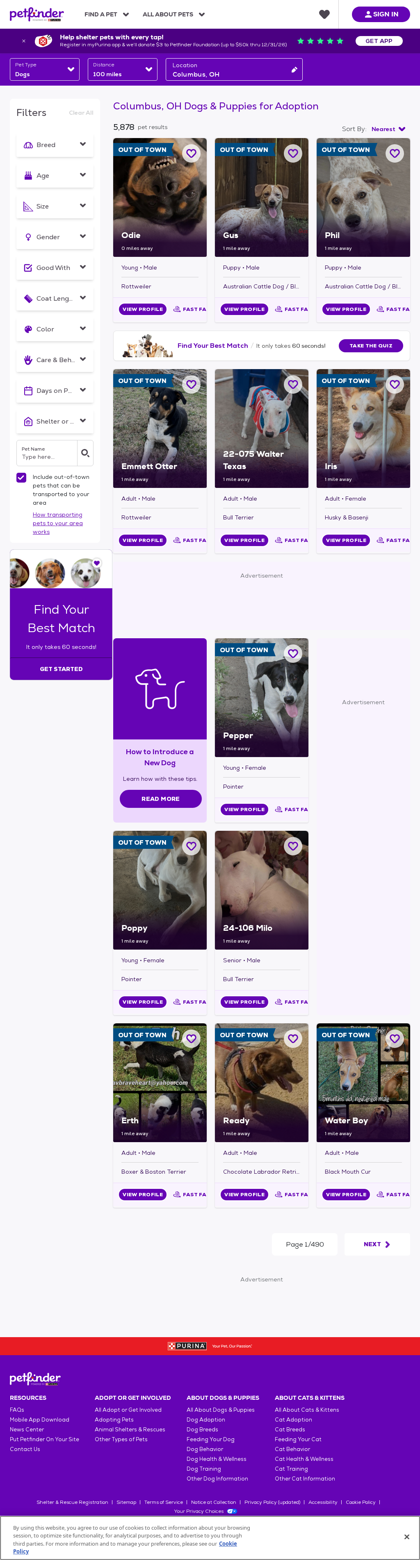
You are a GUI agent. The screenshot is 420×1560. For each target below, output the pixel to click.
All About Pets (168, 14)
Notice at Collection (213, 1502)
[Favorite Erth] (191, 1039)
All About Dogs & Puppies (221, 1409)
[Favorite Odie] (191, 153)
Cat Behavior (292, 1449)
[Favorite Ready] (293, 1039)
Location (185, 65)
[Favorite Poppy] (191, 846)
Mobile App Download (39, 1419)
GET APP (379, 41)
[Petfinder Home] (37, 14)
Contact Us (25, 1449)
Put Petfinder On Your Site (44, 1439)
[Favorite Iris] (395, 384)
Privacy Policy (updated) (272, 1502)
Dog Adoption (206, 1419)
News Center (27, 1429)
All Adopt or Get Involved (128, 1409)
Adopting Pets (114, 1419)
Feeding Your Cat (298, 1439)
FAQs (17, 1409)
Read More (161, 799)
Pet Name (33, 449)
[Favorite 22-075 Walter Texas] (293, 384)
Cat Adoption (293, 1419)
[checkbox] (21, 478)
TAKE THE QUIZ (371, 345)
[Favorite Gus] (293, 153)
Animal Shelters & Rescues (130, 1429)
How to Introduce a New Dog (160, 757)
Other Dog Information (217, 1478)
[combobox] (45, 69)
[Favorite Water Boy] (395, 1039)
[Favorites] (324, 14)
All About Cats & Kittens (307, 1409)
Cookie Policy (361, 1502)
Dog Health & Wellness (217, 1459)
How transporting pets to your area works (58, 523)
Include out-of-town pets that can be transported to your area (61, 489)
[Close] (407, 1537)
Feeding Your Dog (211, 1439)
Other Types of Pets (121, 1439)
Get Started (61, 669)
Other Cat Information (305, 1478)
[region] (210, 1538)
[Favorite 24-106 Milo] (293, 846)
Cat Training (291, 1468)
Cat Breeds (290, 1429)
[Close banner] (23, 41)
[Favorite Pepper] (293, 654)
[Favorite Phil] (395, 153)
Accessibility (323, 1502)
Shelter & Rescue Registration (72, 1502)
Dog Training (204, 1468)
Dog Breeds (202, 1429)
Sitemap (126, 1502)
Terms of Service (163, 1502)
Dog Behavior (205, 1449)
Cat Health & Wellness (304, 1459)
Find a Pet (100, 14)
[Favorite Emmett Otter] (191, 384)
